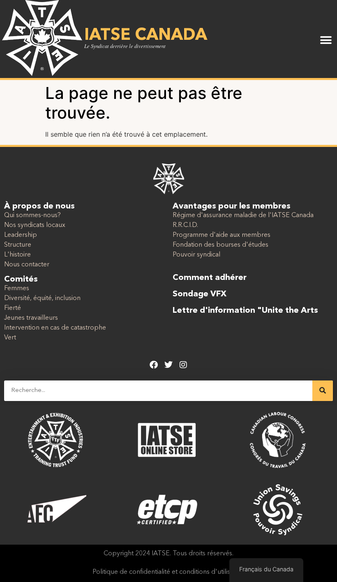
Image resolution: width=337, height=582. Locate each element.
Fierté (12, 308)
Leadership (20, 235)
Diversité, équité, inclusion (42, 298)
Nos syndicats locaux (34, 225)
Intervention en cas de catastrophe (55, 328)
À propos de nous (39, 206)
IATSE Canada (145, 35)
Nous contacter (26, 264)
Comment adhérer (210, 278)
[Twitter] (168, 364)
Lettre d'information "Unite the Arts (245, 311)
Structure (17, 245)
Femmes (16, 288)
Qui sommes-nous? (32, 215)
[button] (325, 40)
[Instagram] (183, 364)
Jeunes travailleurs (31, 318)
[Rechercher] (322, 390)
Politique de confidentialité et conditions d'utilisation (168, 572)
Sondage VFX (199, 294)
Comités (21, 279)
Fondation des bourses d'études (220, 245)
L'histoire (17, 255)
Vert (10, 338)
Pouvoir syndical (196, 255)
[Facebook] (153, 364)
